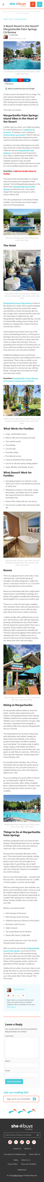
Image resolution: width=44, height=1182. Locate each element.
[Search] (37, 1135)
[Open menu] (3, 4)
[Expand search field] (39, 4)
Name (8, 1061)
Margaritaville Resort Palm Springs (17, 303)
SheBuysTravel (17, 1175)
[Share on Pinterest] (20, 80)
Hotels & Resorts (20, 19)
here (27, 13)
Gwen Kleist (14, 35)
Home (5, 19)
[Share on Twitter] (13, 80)
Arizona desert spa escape (14, 135)
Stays (11, 19)
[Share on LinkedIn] (27, 80)
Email (7, 1071)
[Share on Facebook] (6, 80)
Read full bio (11, 1007)
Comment (9, 1036)
